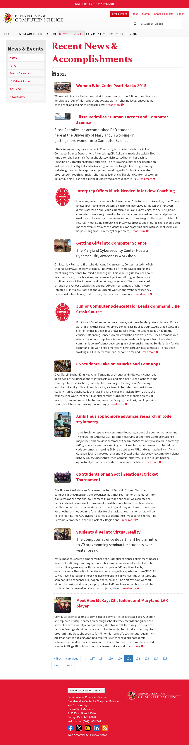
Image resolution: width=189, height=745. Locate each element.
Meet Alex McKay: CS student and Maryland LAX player (122, 603)
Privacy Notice (98, 735)
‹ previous (72, 658)
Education (47, 34)
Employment (119, 14)
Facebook (70, 728)
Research (27, 34)
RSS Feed (105, 728)
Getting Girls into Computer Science (111, 243)
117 (92, 658)
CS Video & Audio (19, 81)
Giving (131, 34)
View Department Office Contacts (86, 690)
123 (147, 658)
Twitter (79, 728)
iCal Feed (15, 89)
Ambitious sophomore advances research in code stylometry (123, 419)
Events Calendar (19, 73)
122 (137, 658)
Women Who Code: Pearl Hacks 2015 (111, 85)
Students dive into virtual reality (108, 532)
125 (165, 658)
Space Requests (163, 14)
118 (101, 658)
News (13, 58)
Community (95, 34)
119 (110, 658)
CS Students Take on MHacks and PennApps (118, 364)
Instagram (88, 728)
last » (69, 665)
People (10, 34)
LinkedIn (96, 728)
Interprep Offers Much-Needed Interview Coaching (125, 191)
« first (57, 658)
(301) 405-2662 (92, 721)
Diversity (116, 34)
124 (156, 658)
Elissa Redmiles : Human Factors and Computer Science (122, 119)
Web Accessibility (78, 735)
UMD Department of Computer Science (33, 18)
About (134, 14)
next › (57, 665)
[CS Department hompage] (154, 694)
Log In (180, 14)
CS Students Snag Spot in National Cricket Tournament (117, 476)
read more (114, 105)
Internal (145, 14)
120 (119, 658)
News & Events (71, 34)
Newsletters (17, 96)
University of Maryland (94, 4)
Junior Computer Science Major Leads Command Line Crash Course (128, 309)
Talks (12, 65)
